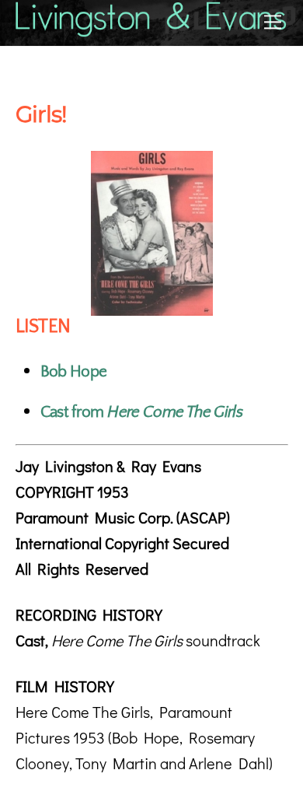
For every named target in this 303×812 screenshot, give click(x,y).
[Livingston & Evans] (152, 30)
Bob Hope (73, 371)
